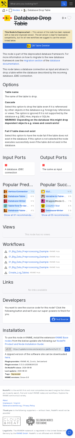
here (7, 357)
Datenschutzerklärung (12, 406)
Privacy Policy (29, 406)
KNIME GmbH (22, 433)
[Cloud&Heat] (12, 421)
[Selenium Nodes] (39, 421)
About (5, 400)
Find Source (61, 319)
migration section (33, 60)
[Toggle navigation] (71, 3)
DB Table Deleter (41, 45)
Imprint (17, 403)
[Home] (3, 10)
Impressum (7, 403)
